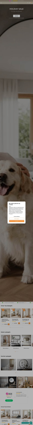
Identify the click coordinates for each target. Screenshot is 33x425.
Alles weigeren (16, 218)
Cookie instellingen (17, 216)
